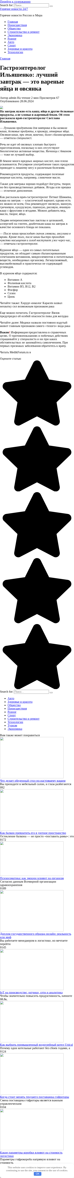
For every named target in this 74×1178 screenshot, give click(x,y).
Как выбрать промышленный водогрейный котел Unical (36, 1044)
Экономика (15, 35)
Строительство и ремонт (23, 31)
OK (37, 1173)
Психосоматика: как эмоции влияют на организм (32, 878)
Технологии (15, 52)
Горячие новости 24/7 (14, 9)
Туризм (12, 725)
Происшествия (17, 25)
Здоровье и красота (20, 48)
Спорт (12, 45)
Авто (11, 42)
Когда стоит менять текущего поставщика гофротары (34, 1097)
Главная (13, 21)
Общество (14, 28)
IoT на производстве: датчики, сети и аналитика (31, 992)
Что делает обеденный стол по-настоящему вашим (32, 780)
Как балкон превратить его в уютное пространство (33, 833)
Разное (12, 38)
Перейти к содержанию (15, 1)
